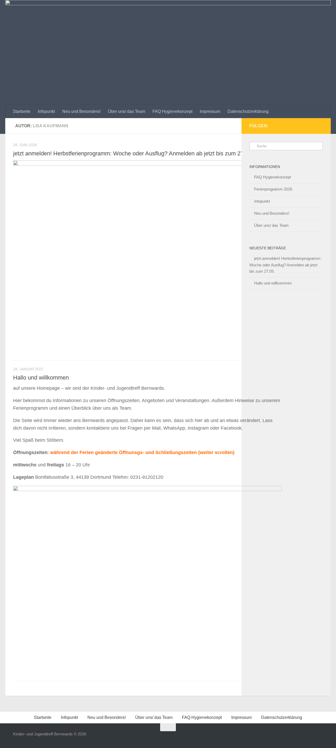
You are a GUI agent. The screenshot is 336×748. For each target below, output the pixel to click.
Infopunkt (46, 111)
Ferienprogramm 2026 (273, 189)
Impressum (210, 111)
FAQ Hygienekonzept (172, 111)
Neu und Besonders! (81, 111)
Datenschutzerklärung (248, 111)
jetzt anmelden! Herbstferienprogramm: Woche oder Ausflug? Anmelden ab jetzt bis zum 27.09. (133, 153)
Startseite (21, 111)
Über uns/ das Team (126, 111)
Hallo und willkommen (41, 377)
